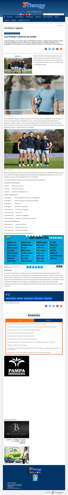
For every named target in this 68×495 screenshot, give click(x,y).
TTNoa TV (6, 20)
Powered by (48, 492)
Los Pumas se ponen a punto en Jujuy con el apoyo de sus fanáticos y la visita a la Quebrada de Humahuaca (31, 326)
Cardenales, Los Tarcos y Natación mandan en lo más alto (20, 333)
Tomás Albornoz (28, 298)
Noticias (9, 17)
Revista (57, 17)
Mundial (13, 20)
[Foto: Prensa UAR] (18, 65)
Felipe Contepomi (11, 298)
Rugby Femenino (48, 17)
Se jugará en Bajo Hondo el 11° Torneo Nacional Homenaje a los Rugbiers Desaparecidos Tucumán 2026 (31, 342)
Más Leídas (48, 320)
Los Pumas (20, 298)
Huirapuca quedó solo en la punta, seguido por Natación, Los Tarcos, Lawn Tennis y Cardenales (29, 352)
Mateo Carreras (38, 298)
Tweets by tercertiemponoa (10, 419)
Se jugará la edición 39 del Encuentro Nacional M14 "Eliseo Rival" (22, 339)
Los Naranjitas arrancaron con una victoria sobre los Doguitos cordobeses (24, 330)
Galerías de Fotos (23, 20)
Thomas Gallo (48, 298)
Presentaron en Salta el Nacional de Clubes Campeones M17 (21, 336)
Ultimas (20, 320)
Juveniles (38, 17)
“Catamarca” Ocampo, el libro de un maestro (17, 345)
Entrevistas (29, 17)
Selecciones (19, 17)
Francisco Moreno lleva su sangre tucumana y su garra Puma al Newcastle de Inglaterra (27, 323)
